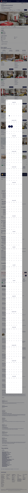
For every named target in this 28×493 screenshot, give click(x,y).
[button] (21, 106)
